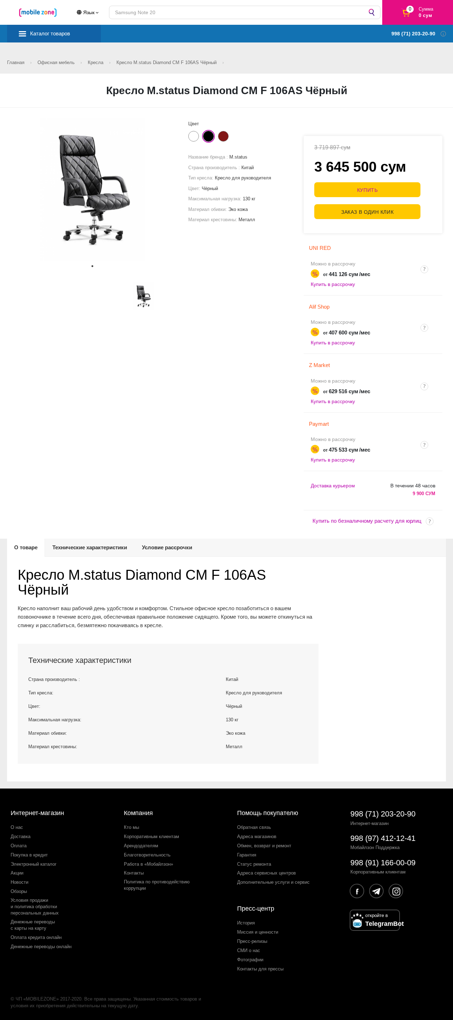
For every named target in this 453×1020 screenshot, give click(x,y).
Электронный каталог (34, 864)
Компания (138, 812)
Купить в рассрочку (333, 284)
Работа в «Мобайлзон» (148, 864)
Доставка (20, 836)
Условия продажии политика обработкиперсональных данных (35, 907)
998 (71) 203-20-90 (382, 813)
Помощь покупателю (267, 812)
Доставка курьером (333, 485)
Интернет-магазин (37, 812)
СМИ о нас (248, 950)
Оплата (19, 845)
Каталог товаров (50, 33)
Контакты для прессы (260, 969)
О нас (17, 827)
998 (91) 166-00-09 (382, 862)
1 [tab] (92, 266)
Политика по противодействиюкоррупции (157, 885)
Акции (17, 873)
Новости (19, 882)
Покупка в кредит (29, 855)
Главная (16, 62)
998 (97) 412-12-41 (382, 838)
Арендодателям (141, 845)
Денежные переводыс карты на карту (33, 925)
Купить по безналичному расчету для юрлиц (367, 521)
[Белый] (193, 136)
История (246, 923)
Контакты (134, 873)
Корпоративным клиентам (151, 836)
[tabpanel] (92, 189)
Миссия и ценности (257, 932)
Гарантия (246, 855)
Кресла (96, 62)
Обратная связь (254, 827)
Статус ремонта (254, 864)
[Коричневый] (223, 136)
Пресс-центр (255, 908)
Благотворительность (147, 855)
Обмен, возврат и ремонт (264, 845)
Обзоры (19, 891)
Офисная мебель (57, 62)
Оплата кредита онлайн (36, 937)
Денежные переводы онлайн (41, 946)
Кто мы (131, 827)
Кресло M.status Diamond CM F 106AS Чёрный (167, 62)
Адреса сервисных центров (266, 873)
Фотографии (250, 959)
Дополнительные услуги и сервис (273, 882)
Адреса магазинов (256, 836)
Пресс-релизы (252, 941)
